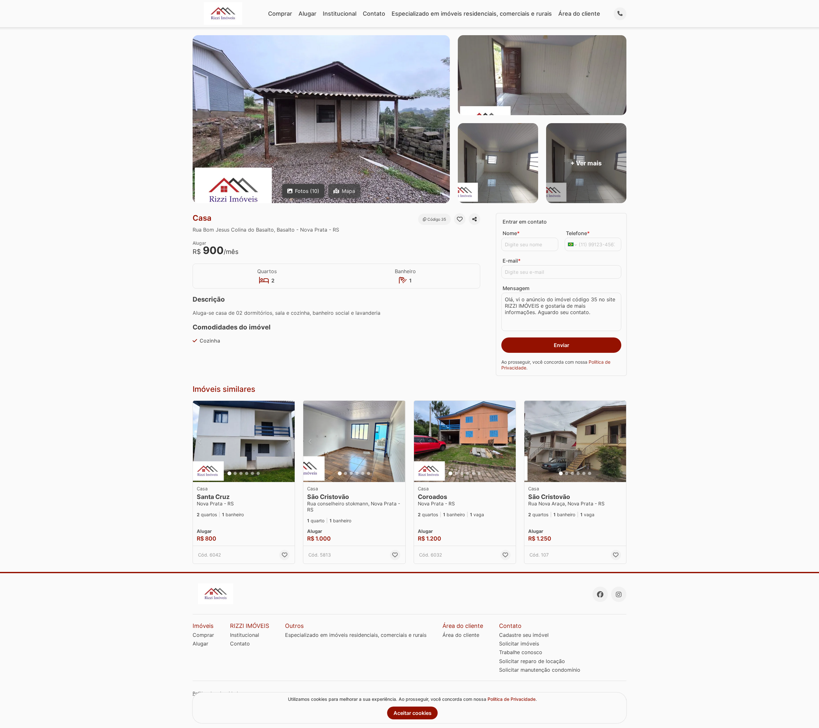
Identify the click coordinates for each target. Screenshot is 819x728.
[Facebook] (600, 594)
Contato (374, 13)
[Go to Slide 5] (252, 473)
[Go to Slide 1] (229, 473)
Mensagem (516, 288)
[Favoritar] (459, 219)
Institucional (339, 13)
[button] (244, 441)
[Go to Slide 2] (235, 473)
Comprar (280, 13)
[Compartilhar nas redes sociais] (474, 219)
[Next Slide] (288, 441)
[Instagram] (618, 594)
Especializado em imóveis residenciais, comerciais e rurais (472, 13)
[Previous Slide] (199, 441)
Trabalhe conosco (520, 652)
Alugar (307, 13)
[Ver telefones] (620, 13)
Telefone (578, 233)
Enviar (561, 345)
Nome (511, 233)
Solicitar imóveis (519, 643)
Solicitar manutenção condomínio (539, 670)
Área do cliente (579, 13)
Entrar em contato (525, 221)
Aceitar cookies (413, 713)
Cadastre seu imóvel (524, 635)
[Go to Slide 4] (246, 473)
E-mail (512, 260)
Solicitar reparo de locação (532, 661)
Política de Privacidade (512, 699)
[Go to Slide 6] (258, 473)
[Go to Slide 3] (241, 473)
